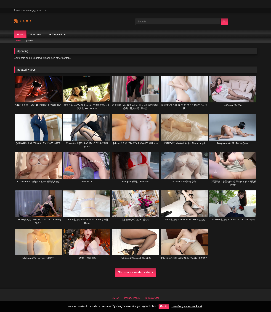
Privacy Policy (132, 298)
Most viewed (36, 34)
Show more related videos (135, 272)
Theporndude (59, 34)
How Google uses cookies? (187, 306)
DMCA (115, 298)
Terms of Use (152, 298)
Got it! (163, 306)
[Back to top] (261, 303)
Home (20, 34)
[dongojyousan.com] (25, 21)
